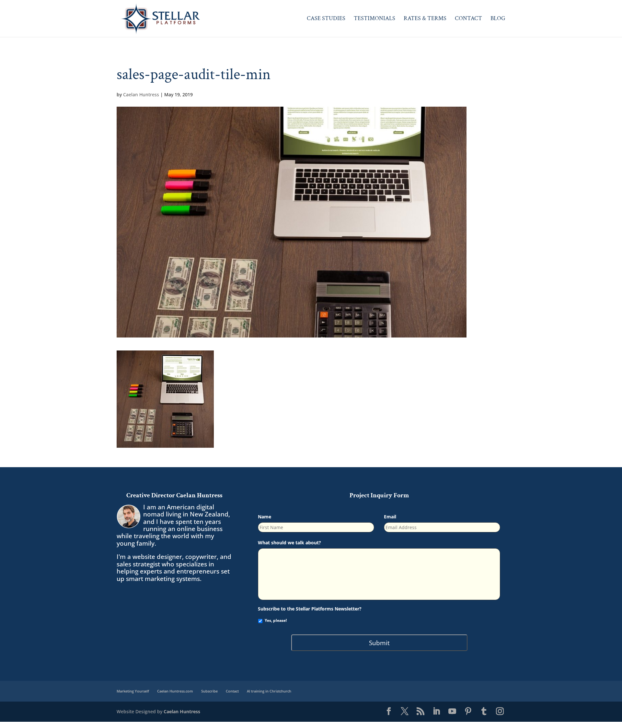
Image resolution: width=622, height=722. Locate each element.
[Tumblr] (484, 711)
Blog (497, 19)
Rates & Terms (425, 19)
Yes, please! (276, 620)
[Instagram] (500, 711)
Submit (379, 642)
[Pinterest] (468, 711)
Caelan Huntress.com (175, 691)
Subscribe (209, 691)
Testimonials (374, 19)
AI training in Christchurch (269, 691)
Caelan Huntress (141, 94)
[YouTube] (452, 711)
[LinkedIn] (436, 711)
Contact (468, 19)
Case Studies (326, 19)
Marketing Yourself (133, 691)
